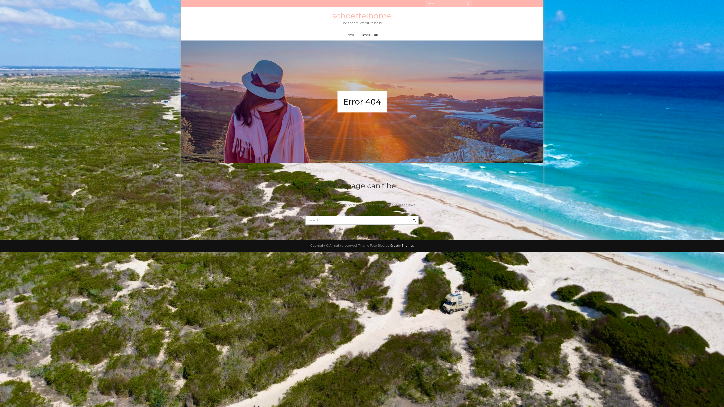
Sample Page (370, 35)
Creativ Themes (402, 245)
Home (349, 35)
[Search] (468, 3)
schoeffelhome (362, 16)
